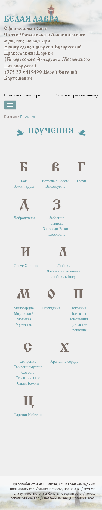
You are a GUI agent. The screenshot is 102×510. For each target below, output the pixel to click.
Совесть (27, 372)
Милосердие (24, 308)
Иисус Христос (26, 266)
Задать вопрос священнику (77, 95)
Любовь (63, 266)
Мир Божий (23, 314)
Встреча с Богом (55, 181)
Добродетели (24, 218)
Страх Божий (28, 383)
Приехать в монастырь (22, 95)
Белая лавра (31, 20)
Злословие (56, 234)
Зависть (57, 223)
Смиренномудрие (28, 367)
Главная (10, 116)
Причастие (78, 325)
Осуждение (51, 308)
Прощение (78, 330)
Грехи (81, 181)
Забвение (56, 218)
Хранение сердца (64, 361)
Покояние (78, 308)
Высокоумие (55, 186)
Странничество (28, 378)
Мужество (24, 325)
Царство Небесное (28, 415)
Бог (24, 181)
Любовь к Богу (63, 277)
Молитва (24, 319)
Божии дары (24, 186)
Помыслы (78, 314)
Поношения (78, 319)
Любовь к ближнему (63, 271)
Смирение (28, 361)
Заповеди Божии (56, 229)
